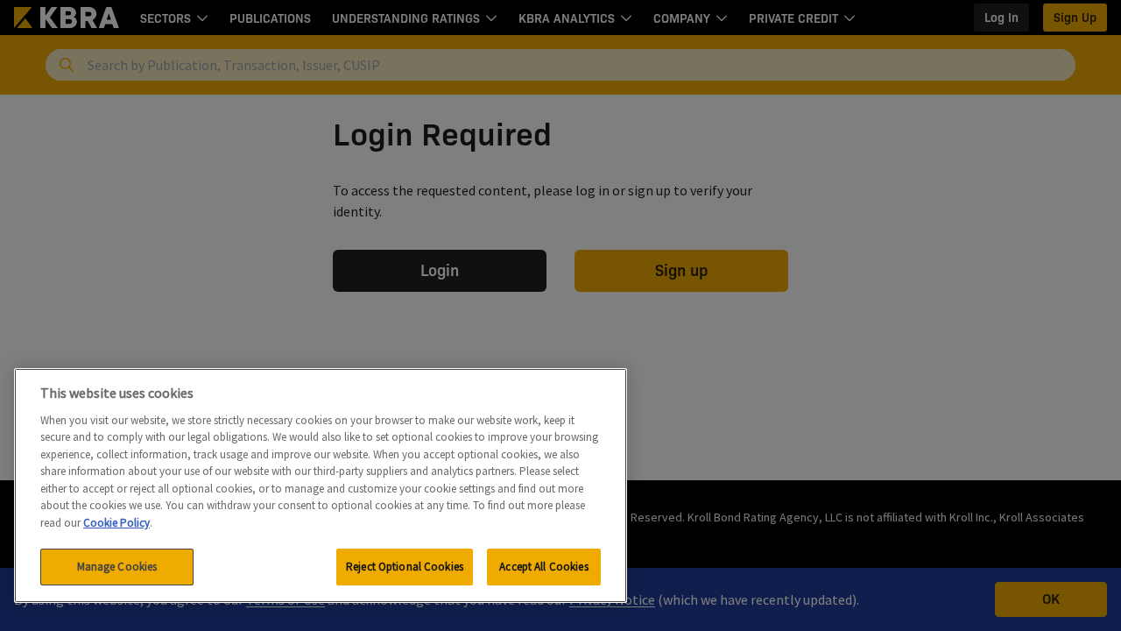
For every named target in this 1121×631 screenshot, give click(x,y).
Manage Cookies (117, 566)
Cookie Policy (116, 522)
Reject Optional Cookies (404, 566)
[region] (320, 485)
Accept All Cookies (543, 566)
